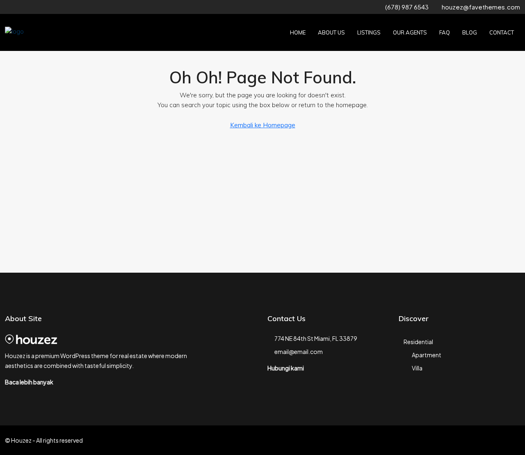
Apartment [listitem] (426, 354)
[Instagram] (484, 440)
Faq (444, 32)
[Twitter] (470, 440)
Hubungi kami (285, 368)
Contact (501, 32)
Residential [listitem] (418, 341)
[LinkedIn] (498, 440)
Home (298, 32)
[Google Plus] (513, 440)
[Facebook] (455, 440)
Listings (369, 32)
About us (331, 32)
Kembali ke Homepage (262, 125)
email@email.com (298, 351)
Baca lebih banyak (29, 382)
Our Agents (410, 32)
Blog (469, 32)
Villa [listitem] (417, 368)
